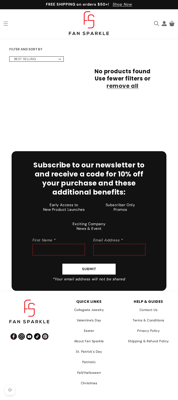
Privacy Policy (148, 331)
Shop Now (122, 4)
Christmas (89, 383)
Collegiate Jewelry (89, 310)
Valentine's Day (89, 320)
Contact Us (149, 310)
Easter (89, 331)
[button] (6, 24)
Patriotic (89, 362)
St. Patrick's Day (89, 351)
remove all (123, 86)
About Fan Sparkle (89, 341)
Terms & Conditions (148, 320)
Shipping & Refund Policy (148, 341)
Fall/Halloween (89, 373)
